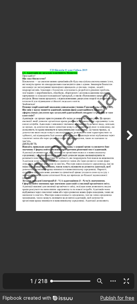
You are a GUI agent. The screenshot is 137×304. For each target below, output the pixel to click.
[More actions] (113, 281)
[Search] (99, 281)
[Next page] (129, 146)
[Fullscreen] (126, 281)
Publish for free (117, 298)
